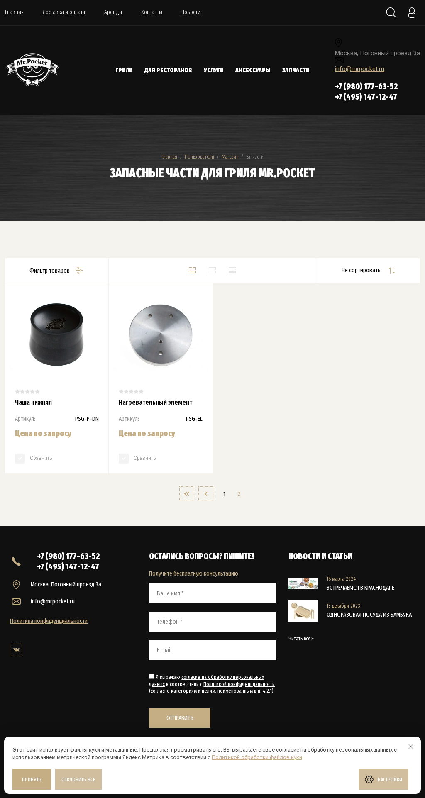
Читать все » (301, 639)
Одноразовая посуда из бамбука (369, 614)
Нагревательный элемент (155, 402)
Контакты (151, 12)
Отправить (179, 718)
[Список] (212, 270)
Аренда (113, 12)
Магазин (230, 157)
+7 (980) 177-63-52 (366, 86)
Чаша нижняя (33, 402)
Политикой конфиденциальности (239, 684)
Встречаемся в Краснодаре (360, 587)
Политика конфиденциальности (49, 621)
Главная (14, 12)
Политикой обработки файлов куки (257, 757)
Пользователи (199, 157)
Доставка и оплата (64, 12)
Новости (190, 12)
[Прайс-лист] (232, 270)
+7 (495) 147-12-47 (366, 97)
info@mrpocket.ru (359, 69)
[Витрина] (192, 270)
